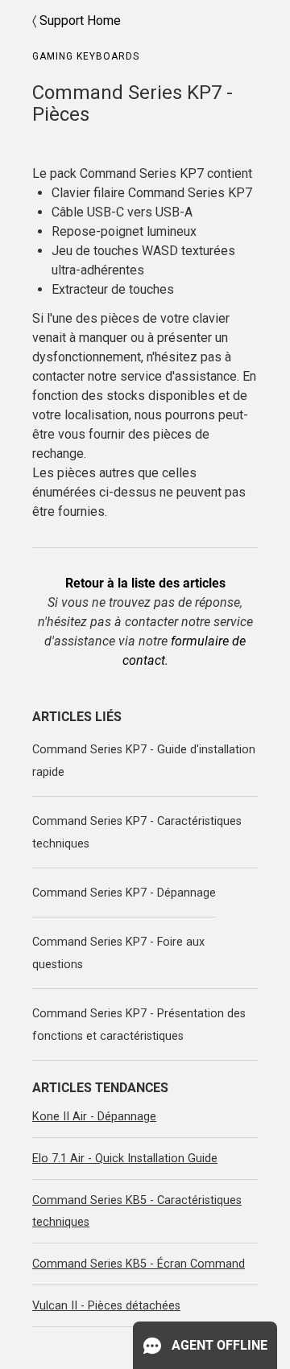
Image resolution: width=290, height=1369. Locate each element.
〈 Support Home (76, 20)
